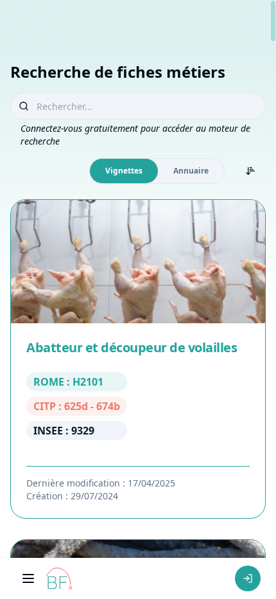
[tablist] (157, 171)
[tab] (124, 171)
